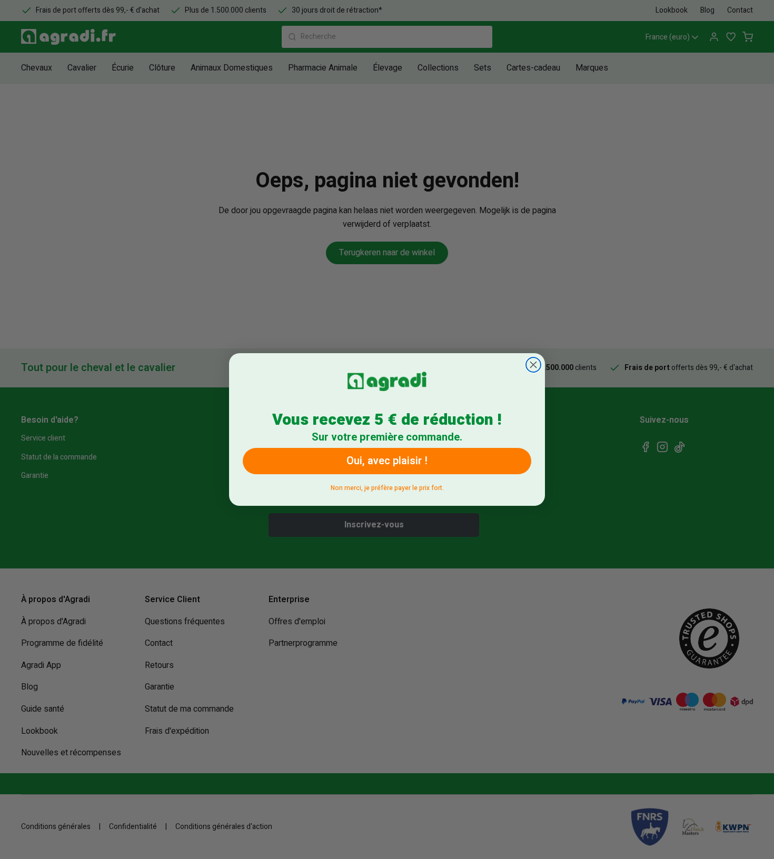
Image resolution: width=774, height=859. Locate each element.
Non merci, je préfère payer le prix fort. (387, 486)
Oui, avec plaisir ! (387, 460)
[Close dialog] (533, 364)
